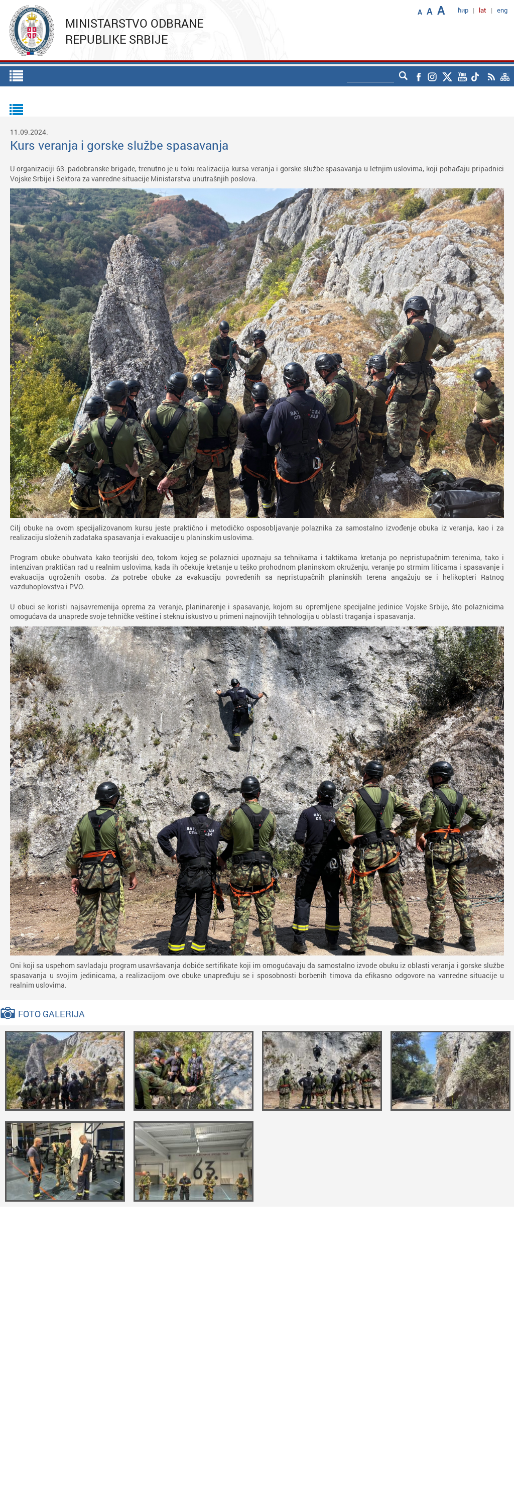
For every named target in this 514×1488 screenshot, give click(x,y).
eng (502, 10)
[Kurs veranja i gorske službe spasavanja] (65, 1070)
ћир (463, 10)
